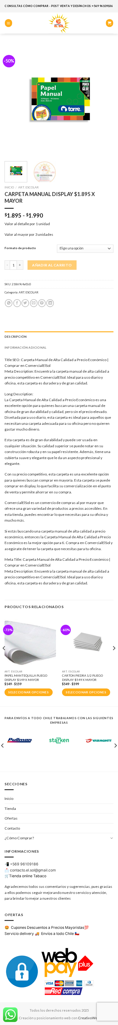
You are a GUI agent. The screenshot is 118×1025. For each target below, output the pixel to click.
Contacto (12, 828)
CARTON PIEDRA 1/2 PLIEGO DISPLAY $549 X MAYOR (82, 677)
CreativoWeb (89, 1018)
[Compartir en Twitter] (25, 303)
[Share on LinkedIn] (50, 303)
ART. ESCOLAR (28, 187)
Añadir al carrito (52, 265)
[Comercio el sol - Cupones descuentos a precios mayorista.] (59, 23)
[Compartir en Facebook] (17, 303)
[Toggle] (111, 838)
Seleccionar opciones (28, 692)
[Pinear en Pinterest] (42, 303)
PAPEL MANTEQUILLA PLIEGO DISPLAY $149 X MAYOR (26, 677)
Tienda (10, 808)
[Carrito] (109, 23)
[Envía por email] (34, 303)
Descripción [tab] (16, 336)
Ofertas (11, 818)
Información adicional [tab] (25, 347)
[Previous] (14, 100)
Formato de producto (20, 247)
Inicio (9, 187)
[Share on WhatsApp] (8, 303)
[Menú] (8, 23)
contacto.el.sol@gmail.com (33, 870)
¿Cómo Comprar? (19, 838)
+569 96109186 (24, 864)
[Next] (103, 100)
